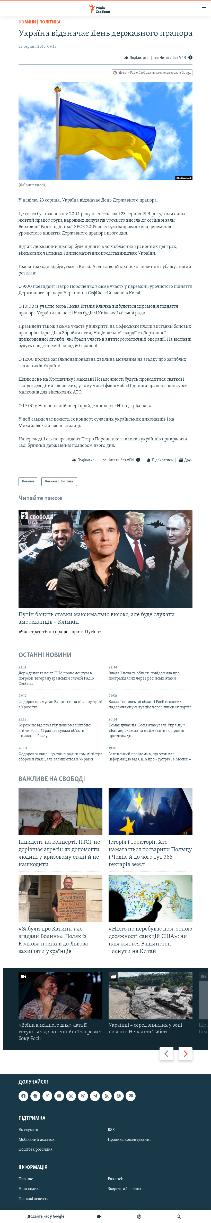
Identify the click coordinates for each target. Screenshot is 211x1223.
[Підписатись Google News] (35, 1096)
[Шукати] (179, 1216)
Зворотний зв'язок (125, 1189)
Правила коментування (130, 1140)
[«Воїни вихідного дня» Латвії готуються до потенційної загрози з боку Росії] (60, 995)
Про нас (26, 1179)
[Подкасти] (139, 1216)
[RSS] (107, 1096)
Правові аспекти (34, 1199)
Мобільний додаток (37, 1140)
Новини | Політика (39, 22)
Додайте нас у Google (46, 1216)
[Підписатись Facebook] (23, 1096)
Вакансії (116, 1179)
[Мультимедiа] (99, 1216)
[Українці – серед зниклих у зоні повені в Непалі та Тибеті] (150, 995)
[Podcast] (119, 1096)
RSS (111, 1130)
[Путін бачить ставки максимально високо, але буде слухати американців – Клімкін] (105, 559)
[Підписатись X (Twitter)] (47, 1096)
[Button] (136, 58)
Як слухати (28, 1130)
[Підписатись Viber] (83, 1096)
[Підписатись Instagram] (71, 1096)
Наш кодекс (29, 1189)
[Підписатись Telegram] (95, 1096)
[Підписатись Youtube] (59, 1096)
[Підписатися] (130, 1096)
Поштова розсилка (35, 1149)
